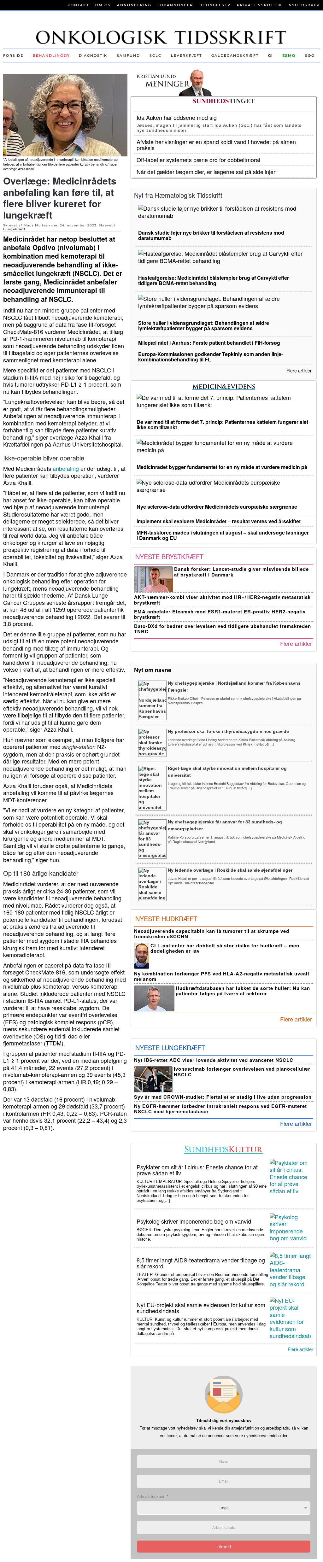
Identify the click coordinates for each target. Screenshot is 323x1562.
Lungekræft (14, 229)
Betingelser (215, 5)
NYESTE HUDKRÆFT (166, 918)
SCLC (156, 55)
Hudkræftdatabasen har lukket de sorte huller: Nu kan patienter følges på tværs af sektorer (243, 991)
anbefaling (66, 468)
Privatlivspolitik (259, 5)
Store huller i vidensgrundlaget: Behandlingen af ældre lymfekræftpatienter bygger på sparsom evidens (203, 325)
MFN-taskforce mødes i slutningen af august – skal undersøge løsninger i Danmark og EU (223, 535)
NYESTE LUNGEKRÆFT (170, 1047)
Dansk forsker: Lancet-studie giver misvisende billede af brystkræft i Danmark (241, 571)
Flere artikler (299, 370)
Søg (309, 55)
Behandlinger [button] (51, 55)
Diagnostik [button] (93, 55)
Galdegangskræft (235, 55)
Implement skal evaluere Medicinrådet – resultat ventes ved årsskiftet (219, 521)
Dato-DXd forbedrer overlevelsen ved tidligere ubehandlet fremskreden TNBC (222, 629)
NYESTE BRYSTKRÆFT (169, 556)
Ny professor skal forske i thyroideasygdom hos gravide (228, 731)
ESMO (289, 55)
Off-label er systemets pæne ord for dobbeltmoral (198, 159)
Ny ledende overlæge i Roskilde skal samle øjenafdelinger (230, 870)
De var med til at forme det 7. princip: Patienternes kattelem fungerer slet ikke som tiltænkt (222, 424)
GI (270, 55)
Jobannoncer (175, 5)
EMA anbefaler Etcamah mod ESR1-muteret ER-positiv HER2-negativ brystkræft (220, 614)
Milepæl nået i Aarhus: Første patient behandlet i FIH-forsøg (209, 342)
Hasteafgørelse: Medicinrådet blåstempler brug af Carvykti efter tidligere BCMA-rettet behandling (213, 280)
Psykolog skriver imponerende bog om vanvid (194, 1221)
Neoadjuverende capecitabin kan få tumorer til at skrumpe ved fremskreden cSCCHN (211, 933)
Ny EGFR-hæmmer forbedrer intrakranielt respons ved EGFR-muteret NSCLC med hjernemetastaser (220, 1109)
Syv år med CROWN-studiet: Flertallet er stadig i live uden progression (223, 1096)
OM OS (103, 5)
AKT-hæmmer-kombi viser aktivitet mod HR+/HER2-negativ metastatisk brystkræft (222, 600)
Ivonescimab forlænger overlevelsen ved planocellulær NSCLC (242, 1071)
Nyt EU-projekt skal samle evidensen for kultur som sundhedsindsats (201, 1308)
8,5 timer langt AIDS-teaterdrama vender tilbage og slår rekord (201, 1263)
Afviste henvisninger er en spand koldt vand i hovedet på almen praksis (216, 144)
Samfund (128, 55)
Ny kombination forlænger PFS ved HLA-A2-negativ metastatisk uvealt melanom (221, 976)
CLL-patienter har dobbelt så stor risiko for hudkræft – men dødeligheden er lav (224, 948)
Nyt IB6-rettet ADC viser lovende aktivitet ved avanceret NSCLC (213, 1059)
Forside (13, 55)
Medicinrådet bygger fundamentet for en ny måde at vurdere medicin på (222, 467)
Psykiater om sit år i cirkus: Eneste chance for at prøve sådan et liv (197, 1170)
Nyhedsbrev (304, 5)
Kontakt (78, 5)
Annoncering (134, 5)
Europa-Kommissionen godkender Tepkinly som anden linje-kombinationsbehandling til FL (210, 356)
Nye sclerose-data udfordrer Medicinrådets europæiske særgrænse (217, 506)
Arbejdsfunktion (152, 1496)
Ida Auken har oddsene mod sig (177, 117)
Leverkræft (186, 55)
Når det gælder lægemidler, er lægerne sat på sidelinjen (207, 171)
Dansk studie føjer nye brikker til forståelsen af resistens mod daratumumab (211, 235)
